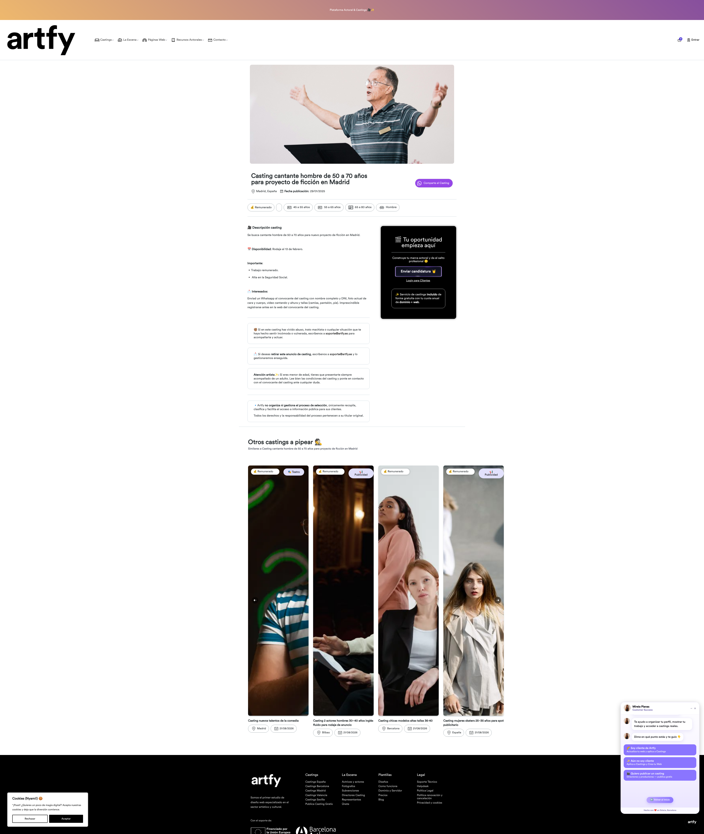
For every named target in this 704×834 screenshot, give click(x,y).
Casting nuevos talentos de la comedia (273, 720)
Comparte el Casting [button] (436, 183)
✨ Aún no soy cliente (644, 762)
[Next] (497, 600)
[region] (47, 810)
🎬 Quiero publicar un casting (649, 775)
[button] (418, 271)
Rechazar (30, 818)
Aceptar (66, 818)
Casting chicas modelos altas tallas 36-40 (405, 720)
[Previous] (255, 600)
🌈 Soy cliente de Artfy (646, 750)
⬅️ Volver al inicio (660, 800)
